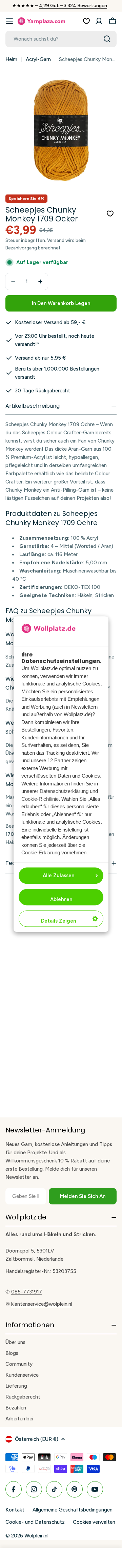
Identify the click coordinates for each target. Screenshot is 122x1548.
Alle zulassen (58, 875)
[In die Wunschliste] (110, 213)
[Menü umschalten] (9, 21)
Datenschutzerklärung (64, 791)
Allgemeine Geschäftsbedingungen (73, 1510)
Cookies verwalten (94, 1522)
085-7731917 (26, 1292)
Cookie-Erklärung (40, 853)
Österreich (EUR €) (36, 1439)
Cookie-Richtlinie (40, 799)
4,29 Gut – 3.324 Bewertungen (73, 6)
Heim (11, 59)
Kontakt (14, 1510)
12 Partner (58, 761)
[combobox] (61, 39)
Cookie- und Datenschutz (35, 1522)
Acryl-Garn (38, 59)
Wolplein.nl (36, 1536)
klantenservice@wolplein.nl (41, 1304)
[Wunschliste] (86, 21)
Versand (55, 240)
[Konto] (99, 21)
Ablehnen (61, 899)
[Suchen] (107, 39)
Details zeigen (58, 921)
